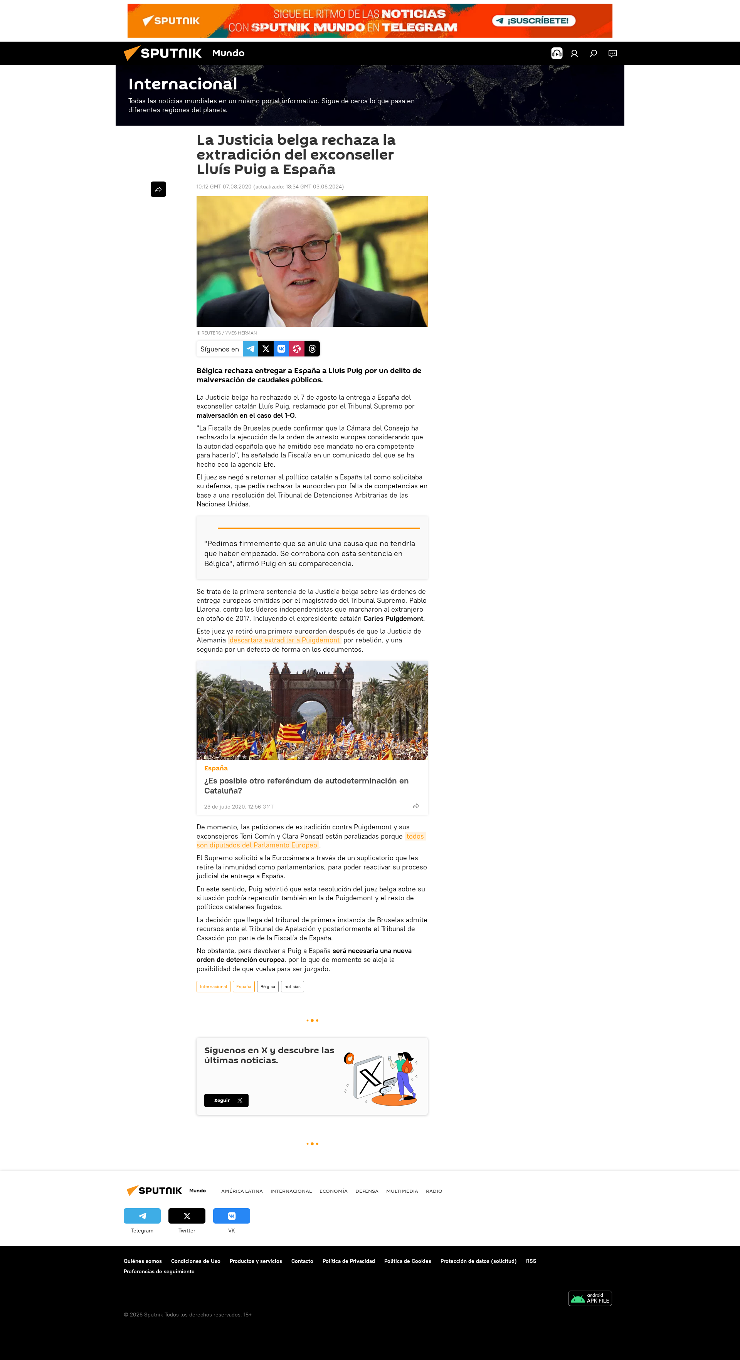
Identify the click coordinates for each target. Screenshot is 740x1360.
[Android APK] (590, 1299)
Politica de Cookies (407, 1260)
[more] (416, 806)
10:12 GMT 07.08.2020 (224, 186)
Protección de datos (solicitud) (479, 1260)
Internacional (213, 986)
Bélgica (268, 986)
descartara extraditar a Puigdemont (285, 639)
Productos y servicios (256, 1260)
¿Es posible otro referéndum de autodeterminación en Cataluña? (306, 785)
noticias (292, 986)
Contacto (302, 1260)
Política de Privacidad (349, 1260)
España (216, 768)
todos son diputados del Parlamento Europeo (311, 840)
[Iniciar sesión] (574, 53)
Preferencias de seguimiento (159, 1271)
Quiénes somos (143, 1260)
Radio (434, 1190)
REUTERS (211, 333)
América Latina (242, 1190)
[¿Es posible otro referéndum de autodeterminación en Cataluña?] (312, 710)
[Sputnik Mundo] (165, 62)
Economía (334, 1190)
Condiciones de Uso (195, 1260)
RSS (531, 1260)
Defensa (366, 1190)
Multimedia (402, 1190)
